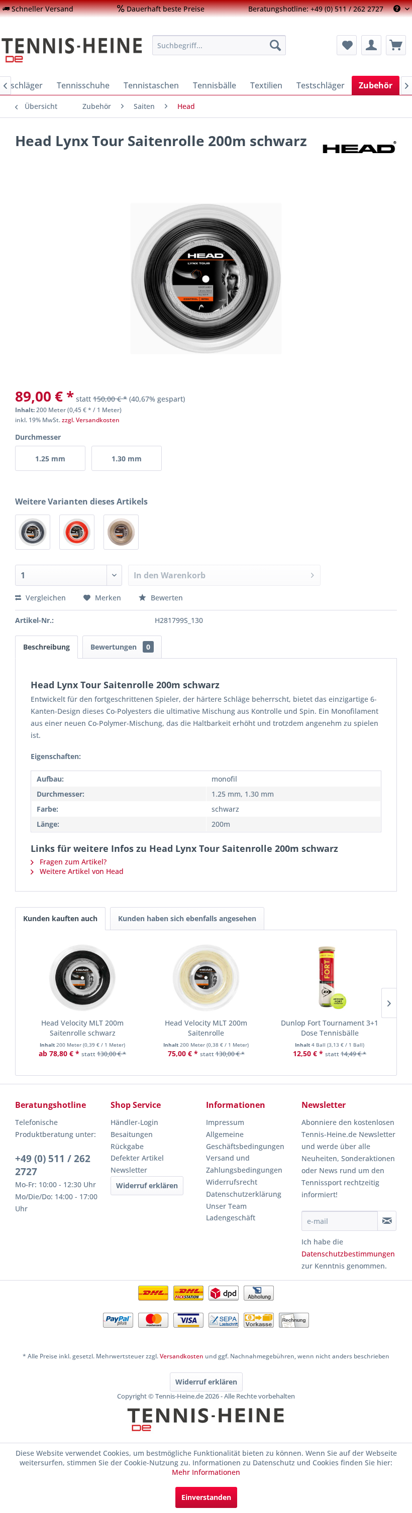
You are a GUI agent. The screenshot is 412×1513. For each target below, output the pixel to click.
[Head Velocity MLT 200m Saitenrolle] (206, 978)
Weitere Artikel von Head (81, 871)
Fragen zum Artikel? (72, 861)
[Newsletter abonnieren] (386, 1221)
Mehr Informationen (206, 1472)
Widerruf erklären (147, 1185)
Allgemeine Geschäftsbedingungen (245, 1140)
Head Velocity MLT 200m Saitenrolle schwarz (82, 1028)
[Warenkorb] (396, 45)
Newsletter (129, 1170)
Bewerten (166, 597)
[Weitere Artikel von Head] (359, 150)
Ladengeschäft (230, 1217)
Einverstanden (206, 1497)
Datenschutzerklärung (243, 1194)
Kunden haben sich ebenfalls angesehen (187, 918)
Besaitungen (132, 1134)
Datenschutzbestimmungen (348, 1253)
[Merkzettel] (347, 45)
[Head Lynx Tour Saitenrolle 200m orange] (76, 532)
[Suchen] (275, 45)
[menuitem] (38, 9)
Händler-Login (134, 1122)
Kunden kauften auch (60, 918)
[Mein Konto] (371, 45)
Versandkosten (181, 1356)
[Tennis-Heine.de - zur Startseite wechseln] (72, 50)
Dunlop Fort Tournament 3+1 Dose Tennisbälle (329, 1028)
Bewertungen (120, 647)
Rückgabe (127, 1146)
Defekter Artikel (137, 1158)
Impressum (225, 1122)
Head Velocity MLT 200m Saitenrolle (206, 1028)
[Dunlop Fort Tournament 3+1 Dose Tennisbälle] (329, 978)
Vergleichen (45, 597)
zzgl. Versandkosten (91, 420)
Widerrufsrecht (231, 1182)
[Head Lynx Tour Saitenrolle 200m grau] (32, 532)
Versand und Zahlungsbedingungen (244, 1164)
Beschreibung (46, 647)
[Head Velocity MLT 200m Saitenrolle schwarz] (82, 978)
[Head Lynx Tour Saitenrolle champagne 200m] (121, 532)
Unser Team (226, 1206)
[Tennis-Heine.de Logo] (206, 1428)
